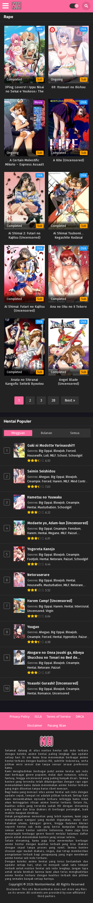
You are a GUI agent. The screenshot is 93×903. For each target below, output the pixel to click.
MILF (53, 455)
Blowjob (59, 451)
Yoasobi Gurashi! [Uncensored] (52, 683)
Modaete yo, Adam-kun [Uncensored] (57, 523)
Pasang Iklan (56, 725)
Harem (57, 481)
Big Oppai (45, 451)
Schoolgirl (75, 455)
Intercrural (82, 606)
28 (53, 400)
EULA (38, 716)
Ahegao (44, 477)
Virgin (49, 611)
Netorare (56, 559)
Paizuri (72, 533)
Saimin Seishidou (41, 471)
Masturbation (47, 507)
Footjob (32, 559)
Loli (46, 455)
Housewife (34, 455)
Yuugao (33, 627)
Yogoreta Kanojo (41, 549)
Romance (44, 693)
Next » (70, 400)
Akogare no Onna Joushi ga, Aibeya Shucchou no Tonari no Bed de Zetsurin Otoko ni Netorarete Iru (55, 655)
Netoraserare (38, 575)
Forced (71, 451)
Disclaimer (34, 725)
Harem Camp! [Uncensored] (49, 601)
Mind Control (79, 481)
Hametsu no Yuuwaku (44, 497)
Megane (53, 533)
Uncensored (35, 611)
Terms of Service (59, 716)
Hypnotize (70, 637)
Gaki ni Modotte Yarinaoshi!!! (51, 445)
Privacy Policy (19, 716)
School (62, 455)
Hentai (31, 507)
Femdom (74, 528)
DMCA (80, 716)
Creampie (33, 481)
